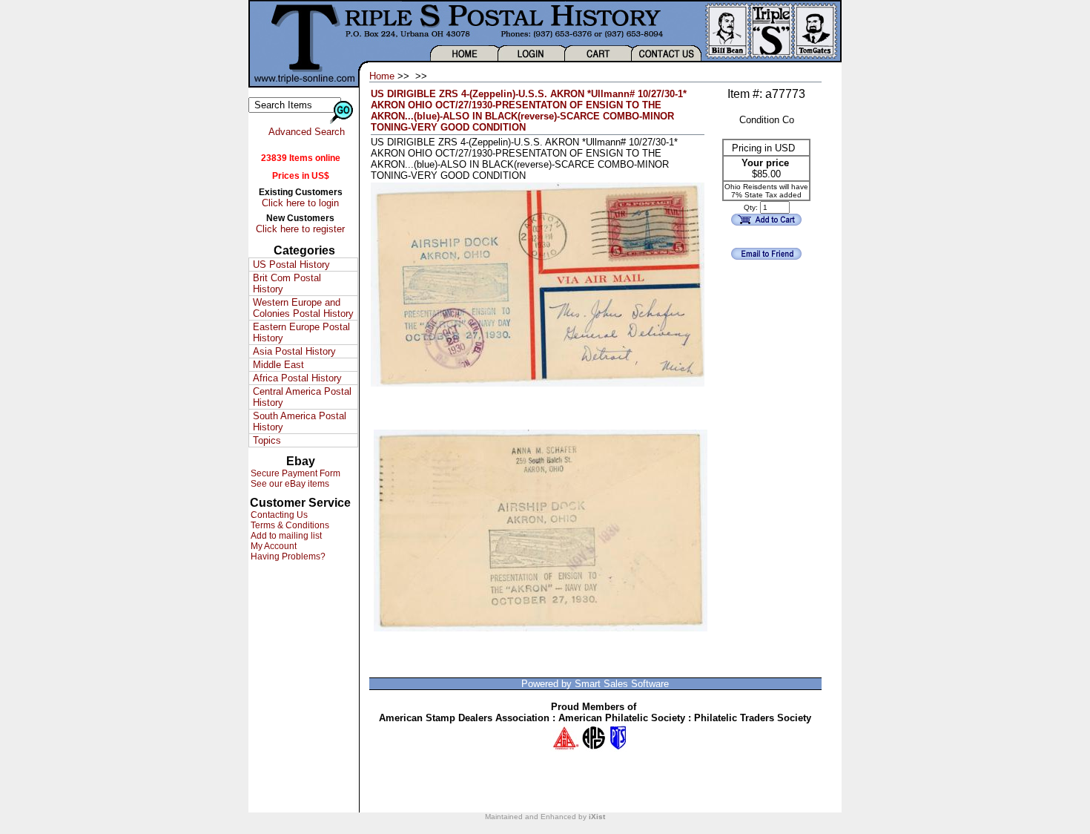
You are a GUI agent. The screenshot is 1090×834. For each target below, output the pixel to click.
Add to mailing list (285, 536)
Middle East (278, 364)
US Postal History (291, 264)
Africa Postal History (297, 378)
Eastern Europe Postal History (301, 332)
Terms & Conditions (288, 525)
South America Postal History (299, 421)
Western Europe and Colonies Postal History (303, 308)
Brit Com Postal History (287, 283)
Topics (267, 440)
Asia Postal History (294, 351)
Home (381, 76)
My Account (272, 546)
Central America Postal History (302, 397)
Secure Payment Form (294, 473)
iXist (597, 816)
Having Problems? (287, 556)
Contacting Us (278, 515)
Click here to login (300, 202)
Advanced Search (306, 131)
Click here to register (300, 228)
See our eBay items (288, 484)
